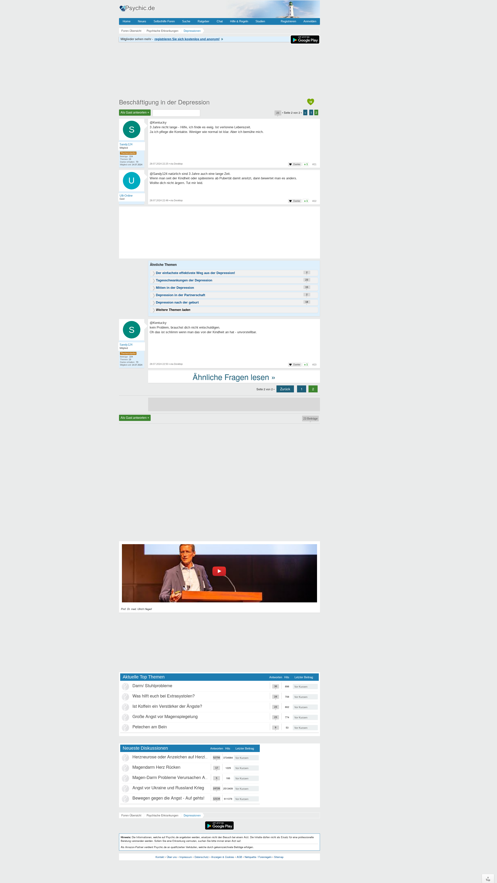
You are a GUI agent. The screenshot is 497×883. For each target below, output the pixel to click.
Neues (142, 21)
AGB (239, 857)
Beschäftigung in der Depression (164, 101)
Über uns (172, 857)
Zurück (285, 388)
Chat (220, 21)
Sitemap (278, 857)
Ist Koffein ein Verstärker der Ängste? (167, 706)
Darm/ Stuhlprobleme (152, 685)
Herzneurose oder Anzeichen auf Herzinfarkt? (175, 757)
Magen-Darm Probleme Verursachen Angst (172, 777)
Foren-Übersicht (131, 815)
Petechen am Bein (149, 726)
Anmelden (309, 21)
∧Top (488, 878)
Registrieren (288, 21)
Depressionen (192, 815)
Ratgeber (203, 21)
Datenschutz (202, 857)
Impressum (185, 857)
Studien (260, 21)
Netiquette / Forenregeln (258, 857)
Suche (186, 21)
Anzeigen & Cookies (222, 857)
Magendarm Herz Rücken (156, 767)
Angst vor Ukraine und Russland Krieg (168, 787)
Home (126, 21)
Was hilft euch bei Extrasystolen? (163, 696)
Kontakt (160, 857)
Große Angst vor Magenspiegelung (165, 716)
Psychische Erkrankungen (162, 815)
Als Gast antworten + (135, 112)
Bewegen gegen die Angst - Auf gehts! (168, 798)
